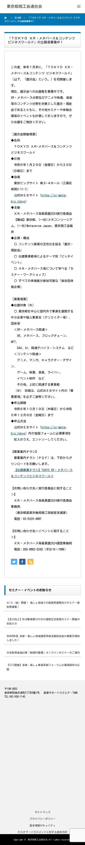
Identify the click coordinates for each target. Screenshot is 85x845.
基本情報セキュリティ (42, 825)
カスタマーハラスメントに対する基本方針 (42, 832)
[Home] (6, 17)
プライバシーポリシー (42, 818)
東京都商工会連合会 (38, 839)
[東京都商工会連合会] (24, 6)
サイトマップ (42, 812)
